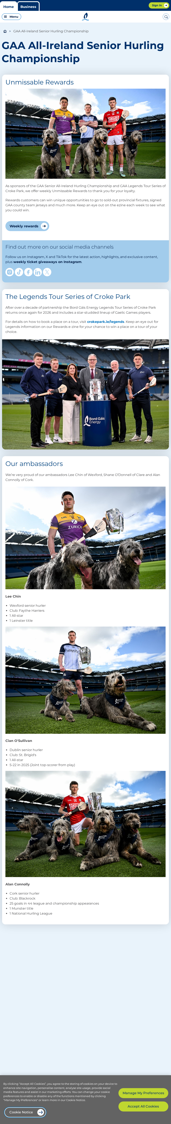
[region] (85, 1099)
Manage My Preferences (143, 1093)
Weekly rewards (24, 226)
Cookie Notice (21, 1112)
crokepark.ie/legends (105, 322)
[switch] (42, 16)
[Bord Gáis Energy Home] (85, 17)
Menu (14, 17)
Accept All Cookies (143, 1106)
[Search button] (166, 16)
